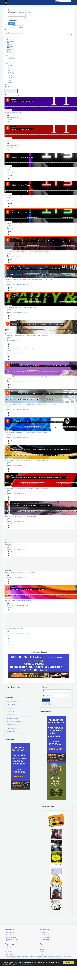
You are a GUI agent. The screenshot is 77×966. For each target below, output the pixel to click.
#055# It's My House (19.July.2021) (13, 168)
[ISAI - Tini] (56, 834)
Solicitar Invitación (11, 711)
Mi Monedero (44, 937)
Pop (9, 70)
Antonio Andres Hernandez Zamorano (18, 284)
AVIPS (7, 949)
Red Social (43, 954)
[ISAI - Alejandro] (56, 893)
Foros (42, 947)
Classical (10, 72)
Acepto (68, 962)
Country (10, 65)
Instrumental (11, 74)
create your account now (25, 12)
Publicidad (8, 954)
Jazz (9, 79)
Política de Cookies (11, 935)
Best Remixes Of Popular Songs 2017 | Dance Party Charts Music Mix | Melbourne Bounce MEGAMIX (30, 405)
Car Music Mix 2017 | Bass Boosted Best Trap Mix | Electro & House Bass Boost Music (26, 488)
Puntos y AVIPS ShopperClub (14, 721)
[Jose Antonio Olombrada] (20, 767)
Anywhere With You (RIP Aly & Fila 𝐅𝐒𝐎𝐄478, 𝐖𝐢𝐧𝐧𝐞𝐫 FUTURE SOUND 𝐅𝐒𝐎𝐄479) (26, 335)
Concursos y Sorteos (12, 728)
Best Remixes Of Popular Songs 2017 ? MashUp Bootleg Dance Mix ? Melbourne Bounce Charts (29, 377)
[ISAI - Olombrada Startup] (56, 739)
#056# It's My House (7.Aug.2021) (13, 196)
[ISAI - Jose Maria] (56, 904)
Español (60, 1)
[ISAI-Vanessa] (56, 869)
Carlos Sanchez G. (13, 117)
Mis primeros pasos (12, 701)
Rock (9, 67)
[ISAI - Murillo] (56, 846)
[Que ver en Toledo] (56, 781)
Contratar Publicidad (12, 718)
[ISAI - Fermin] (56, 881)
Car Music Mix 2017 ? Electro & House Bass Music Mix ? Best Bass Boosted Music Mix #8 (27, 460)
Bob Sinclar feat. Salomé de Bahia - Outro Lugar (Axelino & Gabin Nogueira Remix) (26, 432)
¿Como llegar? (11, 731)
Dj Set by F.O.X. (9, 544)
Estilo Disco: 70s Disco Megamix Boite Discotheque (18, 600)
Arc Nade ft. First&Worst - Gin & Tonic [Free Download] (18, 349)
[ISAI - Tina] (56, 857)
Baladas (10, 82)
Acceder (12, 23)
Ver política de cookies (24, 964)
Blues (9, 80)
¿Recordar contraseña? (48, 705)
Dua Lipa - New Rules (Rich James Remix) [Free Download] (20, 572)
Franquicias (8, 952)
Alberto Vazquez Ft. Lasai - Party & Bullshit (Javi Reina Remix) (20, 307)
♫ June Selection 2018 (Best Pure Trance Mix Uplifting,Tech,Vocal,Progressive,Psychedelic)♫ (28, 252)
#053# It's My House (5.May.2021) (13, 112)
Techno (10, 75)
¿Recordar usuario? (47, 703)
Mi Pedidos (44, 935)
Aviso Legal (10, 708)
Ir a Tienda (8, 947)
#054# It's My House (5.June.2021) (13, 140)
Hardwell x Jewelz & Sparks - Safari (14, 628)
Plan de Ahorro (11, 704)
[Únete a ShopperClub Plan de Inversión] (38, 666)
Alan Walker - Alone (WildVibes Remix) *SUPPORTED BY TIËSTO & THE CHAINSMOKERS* (28, 279)
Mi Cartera (43, 940)
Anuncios (43, 949)
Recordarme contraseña (18, 27)
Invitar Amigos (10, 715)
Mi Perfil (43, 932)
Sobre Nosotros (10, 937)
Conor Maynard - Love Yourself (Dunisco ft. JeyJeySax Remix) (20, 516)
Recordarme (13, 20)
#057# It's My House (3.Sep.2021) (13, 224)
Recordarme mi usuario (18, 25)
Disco (9, 69)
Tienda (42, 952)
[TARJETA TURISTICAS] (56, 820)
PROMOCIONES (11, 725)
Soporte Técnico (10, 940)
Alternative (11, 77)
